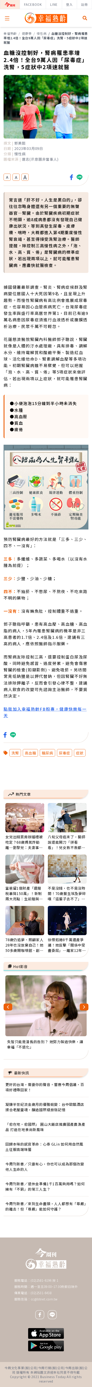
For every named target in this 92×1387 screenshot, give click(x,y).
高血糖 (30, 753)
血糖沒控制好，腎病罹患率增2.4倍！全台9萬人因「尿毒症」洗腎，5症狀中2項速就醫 (46, 38)
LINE (54, 4)
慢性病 (41, 33)
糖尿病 (47, 753)
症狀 (80, 753)
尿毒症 (64, 753)
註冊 (84, 4)
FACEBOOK (33, 4)
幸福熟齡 (10, 33)
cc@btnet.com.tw (44, 1299)
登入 (69, 4)
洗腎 (15, 753)
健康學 (27, 33)
